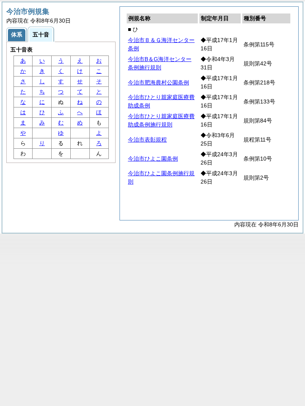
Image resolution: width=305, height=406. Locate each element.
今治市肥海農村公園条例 (158, 82)
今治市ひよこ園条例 (153, 158)
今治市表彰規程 (147, 139)
